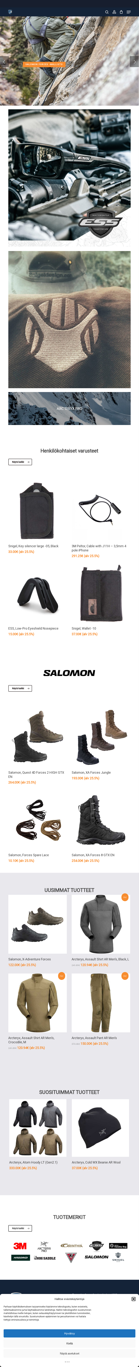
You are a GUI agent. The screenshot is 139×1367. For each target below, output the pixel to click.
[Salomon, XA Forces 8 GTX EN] (101, 820)
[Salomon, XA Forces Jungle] (101, 737)
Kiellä (69, 1343)
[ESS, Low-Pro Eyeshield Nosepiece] (37, 593)
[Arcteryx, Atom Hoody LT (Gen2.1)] (37, 1128)
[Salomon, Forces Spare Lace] (37, 820)
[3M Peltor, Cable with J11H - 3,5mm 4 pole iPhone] (101, 511)
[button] (133, 1299)
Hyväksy (69, 1333)
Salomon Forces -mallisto (44, 64)
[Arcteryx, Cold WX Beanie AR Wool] (100, 1128)
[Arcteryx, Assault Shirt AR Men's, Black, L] (101, 924)
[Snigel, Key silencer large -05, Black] (37, 511)
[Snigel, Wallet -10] (101, 593)
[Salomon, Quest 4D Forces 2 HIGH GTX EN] (37, 737)
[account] (114, 12)
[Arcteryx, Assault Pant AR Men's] (101, 1003)
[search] (107, 12)
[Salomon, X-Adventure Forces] (37, 924)
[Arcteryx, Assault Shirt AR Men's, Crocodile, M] (37, 1003)
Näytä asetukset (69, 1353)
